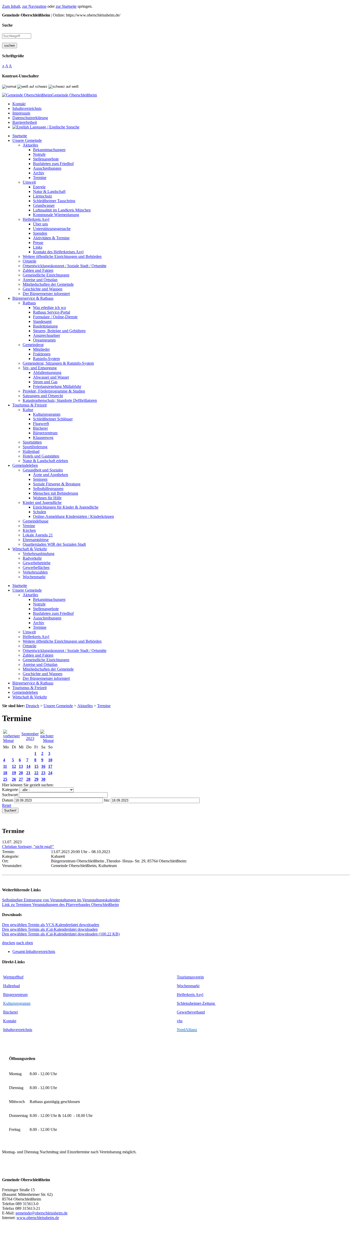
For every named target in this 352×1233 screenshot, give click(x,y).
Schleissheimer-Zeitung (196, 1003)
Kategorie (10, 789)
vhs (179, 1021)
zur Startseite (66, 6)
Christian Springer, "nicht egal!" (28, 846)
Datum (7, 800)
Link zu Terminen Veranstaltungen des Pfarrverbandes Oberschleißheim (60, 904)
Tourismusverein (190, 977)
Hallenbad (11, 986)
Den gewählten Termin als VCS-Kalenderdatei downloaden (50, 924)
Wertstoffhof (13, 977)
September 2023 (30, 736)
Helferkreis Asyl (190, 994)
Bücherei (10, 1012)
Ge (179, 1012)
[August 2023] (11, 740)
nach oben (24, 943)
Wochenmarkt (188, 986)
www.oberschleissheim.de (37, 1217)
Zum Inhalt (11, 6)
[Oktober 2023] (47, 740)
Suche (7, 25)
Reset (6, 805)
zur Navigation (34, 6)
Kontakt (9, 1021)
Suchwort (10, 795)
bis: (107, 800)
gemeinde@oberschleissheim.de (41, 1213)
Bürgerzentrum (15, 994)
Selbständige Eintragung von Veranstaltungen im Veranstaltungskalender (61, 900)
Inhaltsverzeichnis (17, 1029)
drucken (8, 943)
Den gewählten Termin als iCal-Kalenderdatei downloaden (50, 929)
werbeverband (193, 1012)
